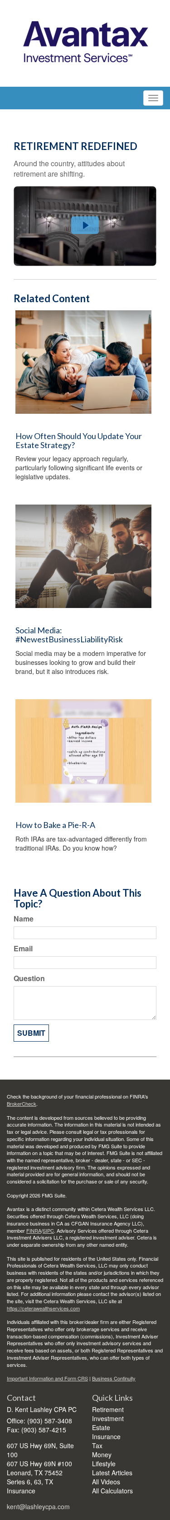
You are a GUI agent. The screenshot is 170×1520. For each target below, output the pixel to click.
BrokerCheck (21, 1103)
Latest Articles (112, 1472)
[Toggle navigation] (153, 98)
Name (24, 919)
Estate (101, 1427)
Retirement (108, 1409)
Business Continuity (114, 1378)
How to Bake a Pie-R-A (55, 825)
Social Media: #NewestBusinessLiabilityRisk (69, 634)
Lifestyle (104, 1463)
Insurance (106, 1436)
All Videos (106, 1481)
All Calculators (112, 1490)
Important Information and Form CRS (47, 1378)
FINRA (33, 1230)
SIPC (48, 1230)
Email (23, 949)
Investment (108, 1418)
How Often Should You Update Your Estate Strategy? (78, 440)
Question (29, 978)
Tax (97, 1445)
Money (102, 1454)
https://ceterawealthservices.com (43, 1308)
